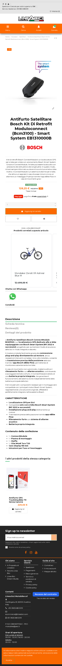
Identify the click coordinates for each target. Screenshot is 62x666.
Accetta (9, 660)
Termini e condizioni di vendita (31, 579)
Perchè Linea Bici (12, 572)
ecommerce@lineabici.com (16, 614)
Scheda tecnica (14, 324)
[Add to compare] (44, 219)
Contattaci (48, 565)
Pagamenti (30, 570)
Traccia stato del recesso (46, 598)
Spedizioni (30, 567)
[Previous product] (55, 38)
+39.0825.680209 (15, 608)
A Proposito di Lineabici (13, 566)
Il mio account (50, 568)
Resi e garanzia (32, 574)
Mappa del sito (50, 571)
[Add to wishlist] (18, 219)
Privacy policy (31, 584)
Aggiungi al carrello (33, 211)
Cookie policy (31, 588)
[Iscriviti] (54, 537)
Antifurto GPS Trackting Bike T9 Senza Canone (17, 500)
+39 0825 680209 (14, 618)
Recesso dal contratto (46, 594)
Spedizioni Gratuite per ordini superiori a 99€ (19, 6)
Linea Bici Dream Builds (12, 577)
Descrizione (12, 319)
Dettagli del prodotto (18, 333)
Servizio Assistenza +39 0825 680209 (15, 9)
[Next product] (56, 38)
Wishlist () (56, 11)
